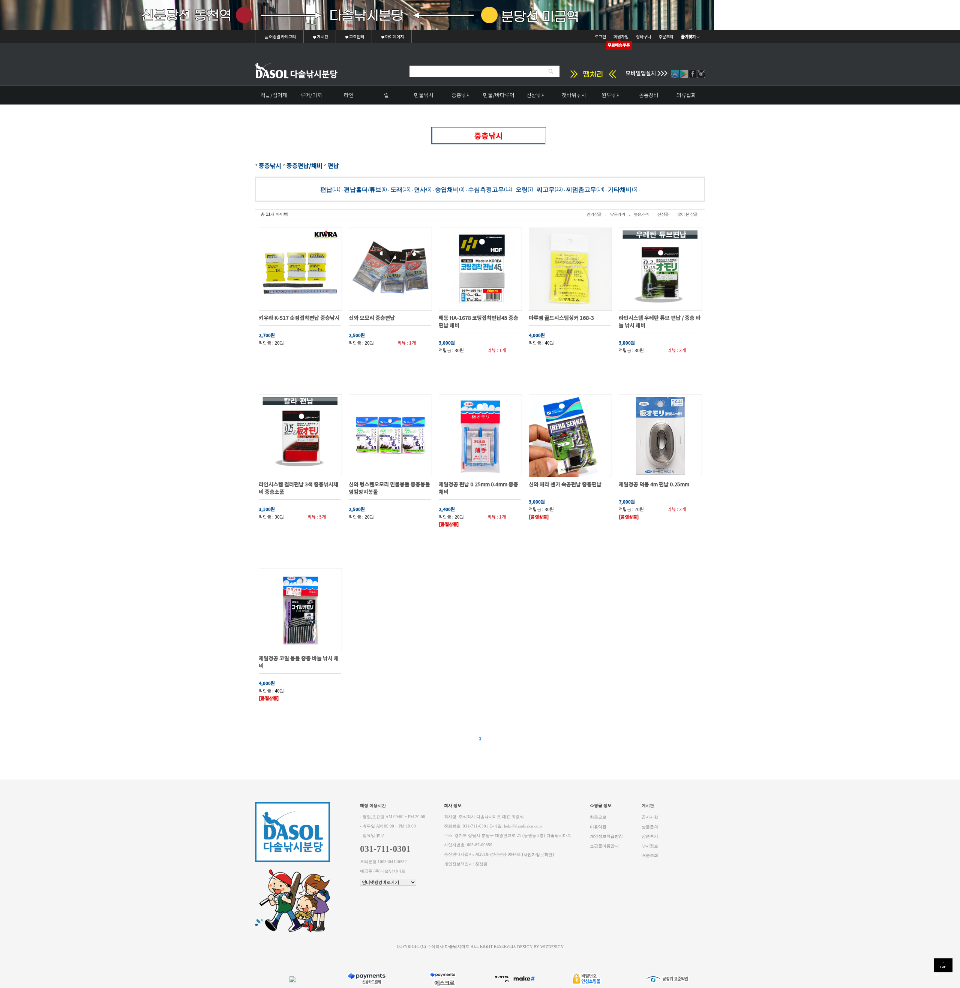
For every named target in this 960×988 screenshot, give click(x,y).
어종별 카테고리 (282, 36)
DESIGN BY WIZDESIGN (540, 947)
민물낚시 (424, 95)
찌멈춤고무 (581, 189)
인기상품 (594, 214)
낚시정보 (650, 846)
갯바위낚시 (574, 95)
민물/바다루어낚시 (498, 97)
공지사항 (650, 817)
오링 (522, 189)
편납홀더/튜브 (362, 189)
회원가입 (621, 36)
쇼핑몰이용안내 (604, 846)
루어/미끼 (311, 95)
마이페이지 (394, 36)
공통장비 (648, 95)
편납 (333, 165)
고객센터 (356, 36)
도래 (396, 189)
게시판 (322, 36)
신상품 (663, 214)
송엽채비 (447, 189)
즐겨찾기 (688, 36)
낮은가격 (617, 214)
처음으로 (598, 817)
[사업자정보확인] (538, 855)
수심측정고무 (486, 189)
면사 (420, 189)
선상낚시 (536, 95)
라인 (349, 95)
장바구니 (643, 36)
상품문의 (650, 827)
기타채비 (620, 189)
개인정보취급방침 (606, 836)
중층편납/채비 (304, 165)
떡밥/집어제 (274, 95)
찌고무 (546, 189)
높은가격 (641, 214)
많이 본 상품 (687, 214)
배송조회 (650, 855)
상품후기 (650, 836)
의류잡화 (686, 95)
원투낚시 (611, 95)
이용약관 (598, 827)
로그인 (600, 36)
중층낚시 (461, 95)
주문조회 (666, 36)
